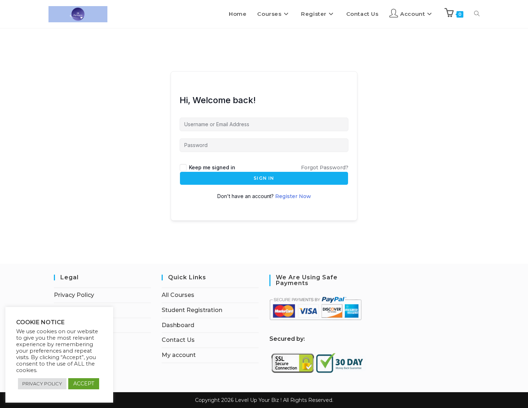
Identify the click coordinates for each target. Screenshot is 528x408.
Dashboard (178, 325)
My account (179, 355)
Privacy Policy (74, 295)
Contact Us (178, 339)
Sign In (264, 178)
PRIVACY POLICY (42, 383)
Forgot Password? (324, 167)
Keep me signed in (212, 167)
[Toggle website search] (477, 14)
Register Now (293, 196)
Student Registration (192, 310)
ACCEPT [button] (83, 383)
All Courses (178, 295)
